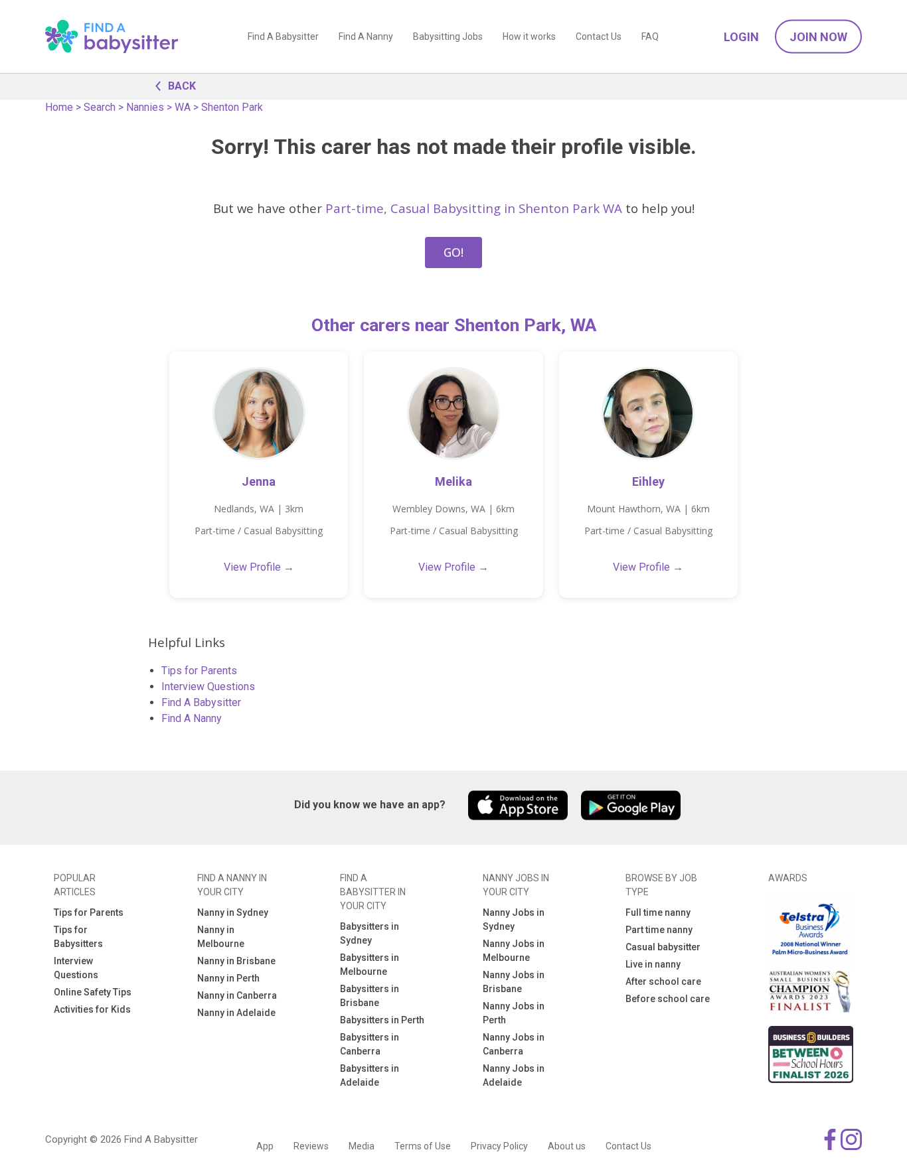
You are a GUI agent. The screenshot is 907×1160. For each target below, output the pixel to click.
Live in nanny (653, 964)
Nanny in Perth (228, 978)
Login (741, 37)
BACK (182, 86)
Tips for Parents (199, 670)
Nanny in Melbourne (220, 936)
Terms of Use (422, 1146)
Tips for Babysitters (78, 936)
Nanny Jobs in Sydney (513, 919)
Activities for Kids (92, 1009)
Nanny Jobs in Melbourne (513, 950)
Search (100, 107)
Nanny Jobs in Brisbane (513, 982)
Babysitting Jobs (448, 36)
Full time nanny (658, 912)
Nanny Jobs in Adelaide (513, 1075)
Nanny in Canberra (237, 995)
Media (361, 1146)
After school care (663, 981)
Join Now (818, 37)
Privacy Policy (499, 1146)
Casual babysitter (663, 947)
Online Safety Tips (92, 992)
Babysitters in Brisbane (369, 995)
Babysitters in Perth (382, 1020)
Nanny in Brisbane (236, 961)
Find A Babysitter (283, 36)
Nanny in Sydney (232, 912)
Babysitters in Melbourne (369, 964)
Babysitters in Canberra (369, 1044)
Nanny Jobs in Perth (513, 1013)
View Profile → (259, 567)
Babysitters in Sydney (369, 933)
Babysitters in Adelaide (369, 1075)
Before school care (667, 998)
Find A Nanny (366, 36)
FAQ (650, 36)
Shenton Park (232, 107)
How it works (529, 36)
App (265, 1146)
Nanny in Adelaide (236, 1012)
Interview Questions (208, 686)
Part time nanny (659, 929)
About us (567, 1146)
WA (183, 107)
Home (59, 107)
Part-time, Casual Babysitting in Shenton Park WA (473, 208)
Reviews (311, 1146)
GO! (453, 252)
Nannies (145, 107)
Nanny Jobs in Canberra (513, 1044)
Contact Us (598, 36)
